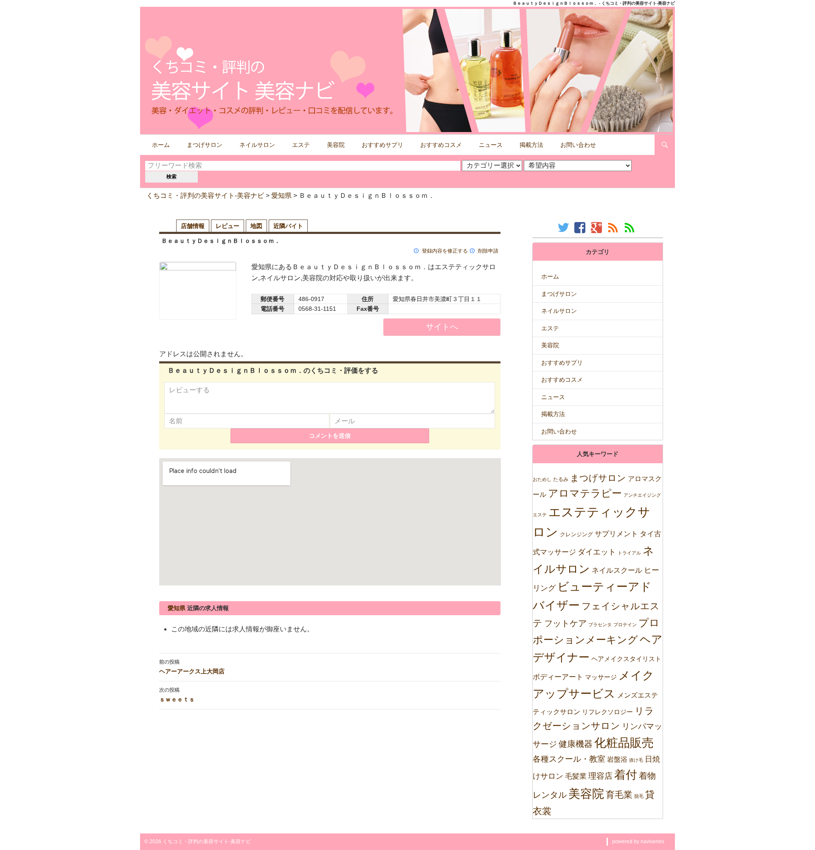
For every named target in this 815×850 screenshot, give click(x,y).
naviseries (652, 841)
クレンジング (576, 534)
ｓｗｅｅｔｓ (177, 694)
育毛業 (619, 794)
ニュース (491, 144)
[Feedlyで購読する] (630, 227)
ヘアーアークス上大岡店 (192, 666)
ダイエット (597, 552)
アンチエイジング (642, 495)
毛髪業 (576, 776)
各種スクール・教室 (569, 758)
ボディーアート (558, 677)
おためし (542, 479)
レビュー (227, 225)
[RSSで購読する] (614, 227)
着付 (625, 774)
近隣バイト (288, 225)
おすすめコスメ (441, 144)
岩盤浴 (617, 759)
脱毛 (639, 796)
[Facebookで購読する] (580, 227)
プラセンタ (600, 624)
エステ (301, 144)
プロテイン (625, 624)
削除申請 (488, 251)
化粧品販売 (624, 742)
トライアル (629, 552)
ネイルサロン (257, 144)
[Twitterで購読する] (564, 227)
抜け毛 (636, 760)
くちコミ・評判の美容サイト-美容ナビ (205, 195)
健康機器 (576, 744)
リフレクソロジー (607, 711)
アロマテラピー (585, 493)
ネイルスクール (617, 570)
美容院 (336, 144)
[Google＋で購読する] (597, 227)
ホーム (161, 144)
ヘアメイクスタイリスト (626, 658)
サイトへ (442, 326)
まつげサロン (204, 144)
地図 (256, 225)
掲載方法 (531, 144)
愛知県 (281, 195)
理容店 (600, 775)
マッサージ (601, 677)
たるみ (560, 479)
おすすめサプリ (382, 144)
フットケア (565, 623)
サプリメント (616, 534)
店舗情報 (193, 225)
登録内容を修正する (445, 251)
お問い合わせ (578, 144)
